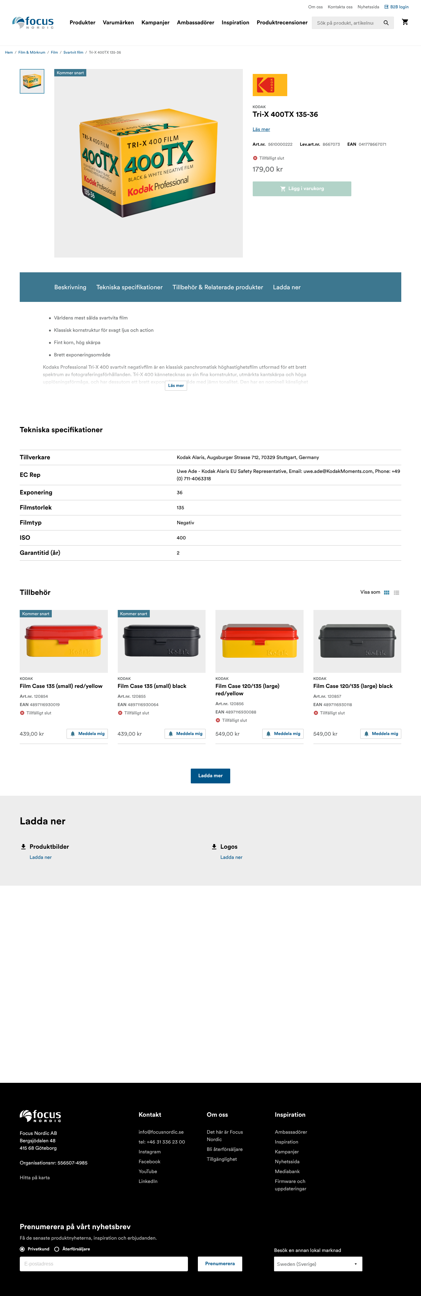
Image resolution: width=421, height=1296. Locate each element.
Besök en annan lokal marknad (307, 1250)
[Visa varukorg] (405, 22)
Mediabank (287, 1171)
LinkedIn (148, 1181)
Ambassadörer (195, 23)
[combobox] (353, 23)
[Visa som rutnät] (386, 593)
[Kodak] (270, 85)
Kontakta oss (340, 7)
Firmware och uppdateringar (290, 1185)
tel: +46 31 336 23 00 (162, 1142)
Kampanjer (155, 23)
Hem (9, 52)
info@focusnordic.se (161, 1132)
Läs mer (261, 129)
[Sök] (386, 23)
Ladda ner (41, 857)
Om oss (315, 7)
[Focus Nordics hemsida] (33, 23)
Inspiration (235, 23)
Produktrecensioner (282, 23)
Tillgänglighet (222, 1159)
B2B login (399, 7)
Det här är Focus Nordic (225, 1136)
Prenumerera (220, 1263)
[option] (32, 81)
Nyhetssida (368, 7)
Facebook (150, 1162)
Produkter (82, 23)
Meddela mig (91, 734)
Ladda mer (210, 776)
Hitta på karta (35, 1178)
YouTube (148, 1171)
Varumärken (118, 23)
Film (54, 52)
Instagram (150, 1152)
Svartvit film (73, 52)
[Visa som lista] (396, 593)
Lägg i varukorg (306, 188)
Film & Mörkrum (32, 52)
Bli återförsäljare (225, 1149)
